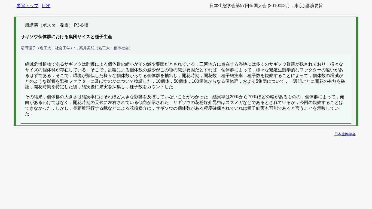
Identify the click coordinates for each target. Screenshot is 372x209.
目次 (46, 5)
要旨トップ (27, 5)
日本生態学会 (345, 134)
